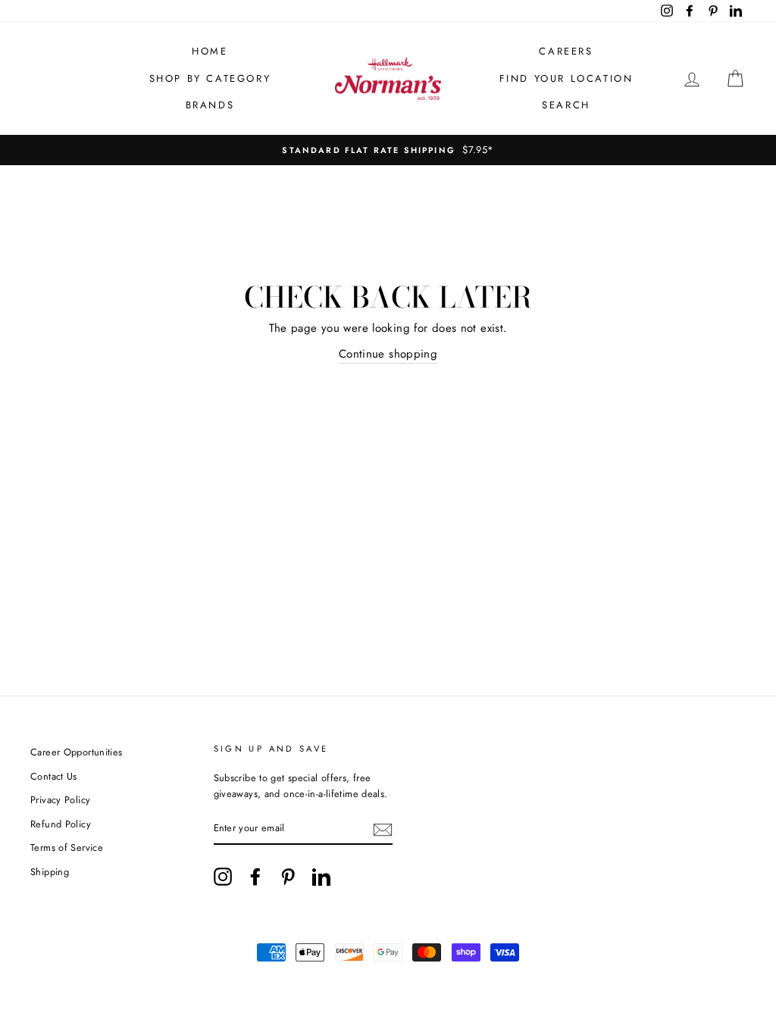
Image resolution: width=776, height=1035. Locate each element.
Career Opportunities (76, 752)
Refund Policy (60, 824)
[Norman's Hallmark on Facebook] (255, 877)
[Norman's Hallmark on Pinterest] (288, 877)
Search (566, 105)
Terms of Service (66, 847)
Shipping (49, 872)
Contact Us (53, 776)
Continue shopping (388, 354)
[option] (388, 150)
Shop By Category (210, 78)
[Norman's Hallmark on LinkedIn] (321, 877)
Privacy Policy (60, 800)
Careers (566, 51)
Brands (210, 105)
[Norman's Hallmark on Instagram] (223, 877)
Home (209, 51)
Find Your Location (566, 78)
